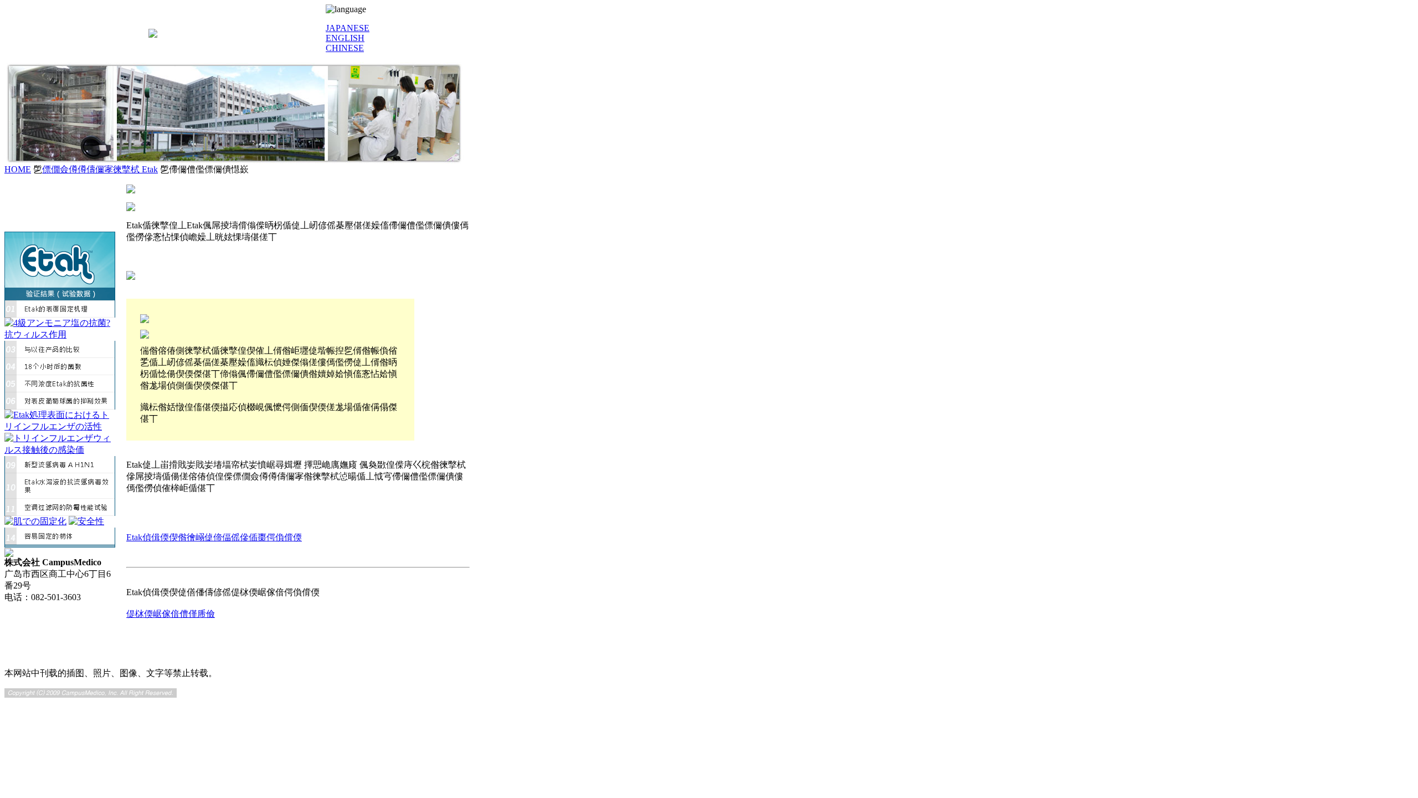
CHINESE (345, 48)
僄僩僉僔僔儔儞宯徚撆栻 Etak (100, 169)
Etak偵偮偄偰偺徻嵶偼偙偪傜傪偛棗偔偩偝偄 (214, 537)
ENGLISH (345, 38)
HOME (17, 169)
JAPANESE (347, 28)
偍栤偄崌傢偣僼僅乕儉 (170, 613)
